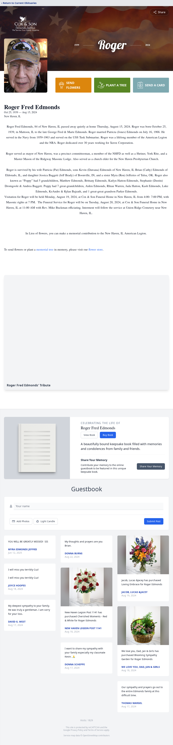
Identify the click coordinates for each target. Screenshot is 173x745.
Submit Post (153, 521)
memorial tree (44, 249)
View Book (89, 435)
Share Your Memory (151, 466)
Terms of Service (96, 730)
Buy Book (108, 435)
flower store (96, 249)
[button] (86, 587)
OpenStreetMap (90, 735)
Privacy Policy (77, 730)
